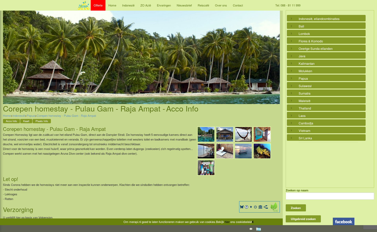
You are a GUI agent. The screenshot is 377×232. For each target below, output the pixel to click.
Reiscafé (203, 5)
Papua (31, 115)
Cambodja (306, 123)
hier (227, 222)
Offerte (98, 5)
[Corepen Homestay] (206, 134)
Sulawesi (305, 86)
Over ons (221, 5)
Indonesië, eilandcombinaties (319, 18)
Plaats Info (42, 121)
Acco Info (11, 121)
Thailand (305, 108)
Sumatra (304, 93)
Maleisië (304, 101)
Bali (301, 26)
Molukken (305, 71)
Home (112, 5)
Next (276, 53)
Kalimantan (307, 63)
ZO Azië (145, 5)
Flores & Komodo (311, 41)
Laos (302, 115)
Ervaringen (164, 5)
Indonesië (128, 5)
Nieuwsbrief (184, 5)
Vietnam (304, 130)
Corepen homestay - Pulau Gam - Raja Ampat (66, 115)
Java (302, 56)
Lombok (304, 33)
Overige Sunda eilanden (316, 48)
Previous (7, 53)
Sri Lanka (305, 138)
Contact (238, 5)
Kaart (26, 121)
